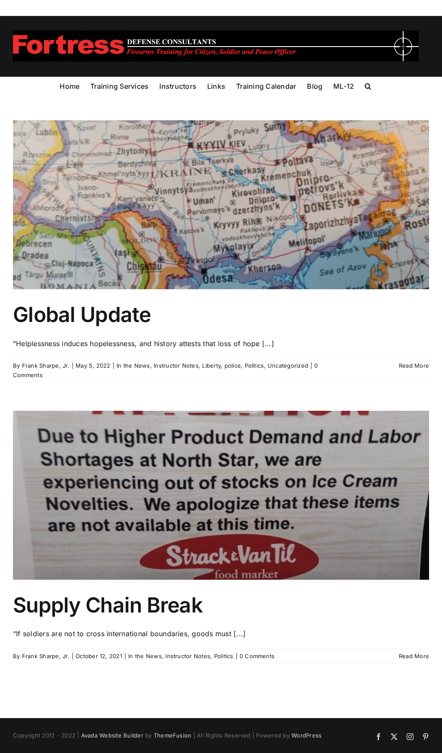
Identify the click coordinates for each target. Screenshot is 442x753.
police (232, 365)
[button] (368, 85)
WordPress (306, 735)
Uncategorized (288, 365)
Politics (254, 365)
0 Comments (257, 656)
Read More (414, 365)
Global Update (82, 314)
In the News (133, 365)
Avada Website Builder (112, 735)
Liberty (211, 365)
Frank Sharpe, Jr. (45, 365)
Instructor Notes (176, 365)
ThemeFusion (173, 735)
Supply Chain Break (107, 605)
